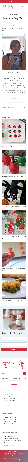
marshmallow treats (10, 417)
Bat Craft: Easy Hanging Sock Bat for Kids (14, 206)
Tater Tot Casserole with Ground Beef (12, 300)
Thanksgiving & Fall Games (12, 440)
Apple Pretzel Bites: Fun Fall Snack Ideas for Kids (13, 269)
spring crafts (8, 403)
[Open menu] (23, 7)
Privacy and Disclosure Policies (14, 453)
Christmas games (9, 443)
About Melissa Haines (14, 451)
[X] (14, 1)
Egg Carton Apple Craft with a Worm (12, 176)
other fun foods (9, 426)
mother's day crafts (10, 398)
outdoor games (9, 445)
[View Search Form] (25, 6)
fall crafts (7, 396)
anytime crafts (8, 394)
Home (8, 14)
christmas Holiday (9, 424)
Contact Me (14, 455)
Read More (14, 98)
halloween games (9, 436)
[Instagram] (17, 1)
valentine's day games (11, 438)
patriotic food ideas (10, 419)
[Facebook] (11, 1)
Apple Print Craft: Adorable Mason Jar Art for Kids (14, 237)
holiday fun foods (10, 421)
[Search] (24, 107)
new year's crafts (9, 400)
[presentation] (14, 131)
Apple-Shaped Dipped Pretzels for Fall (13, 146)
